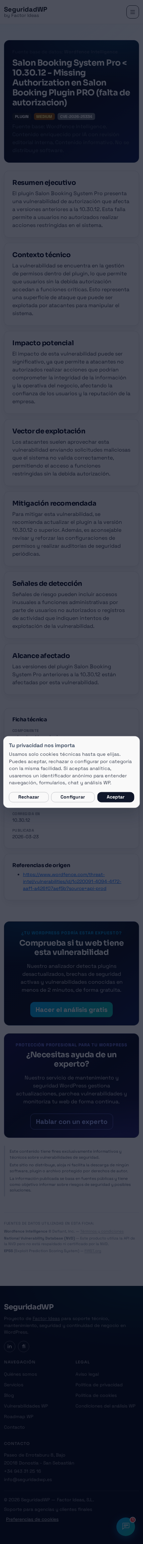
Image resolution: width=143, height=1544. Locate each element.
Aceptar (116, 797)
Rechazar (28, 797)
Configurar (73, 797)
